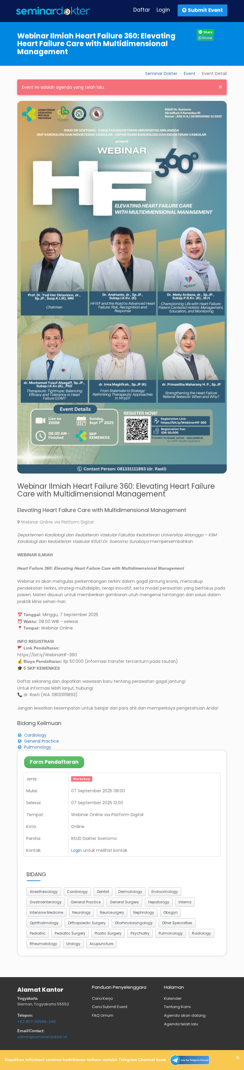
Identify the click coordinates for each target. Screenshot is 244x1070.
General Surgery (124, 902)
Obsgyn (170, 912)
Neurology (81, 912)
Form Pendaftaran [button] (54, 762)
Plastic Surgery (108, 933)
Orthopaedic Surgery (87, 922)
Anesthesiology (44, 891)
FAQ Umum (102, 1015)
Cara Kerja (102, 998)
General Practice (41, 741)
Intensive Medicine (46, 912)
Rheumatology (43, 943)
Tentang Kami (177, 1007)
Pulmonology (37, 747)
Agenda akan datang (185, 1015)
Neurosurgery (112, 912)
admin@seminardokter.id (42, 1037)
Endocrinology (164, 891)
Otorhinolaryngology (134, 922)
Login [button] (163, 9)
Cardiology (35, 735)
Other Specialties (177, 922)
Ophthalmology (44, 922)
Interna (185, 902)
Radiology (201, 933)
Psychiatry (140, 933)
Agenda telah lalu (181, 1024)
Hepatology (158, 902)
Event (189, 73)
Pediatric (38, 933)
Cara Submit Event (109, 1007)
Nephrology (143, 912)
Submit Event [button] (205, 10)
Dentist (103, 891)
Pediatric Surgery (70, 933)
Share (206, 37)
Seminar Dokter (161, 73)
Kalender (173, 998)
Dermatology (130, 891)
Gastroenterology (46, 902)
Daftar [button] (141, 9)
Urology (73, 943)
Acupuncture (101, 943)
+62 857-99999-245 (36, 1021)
